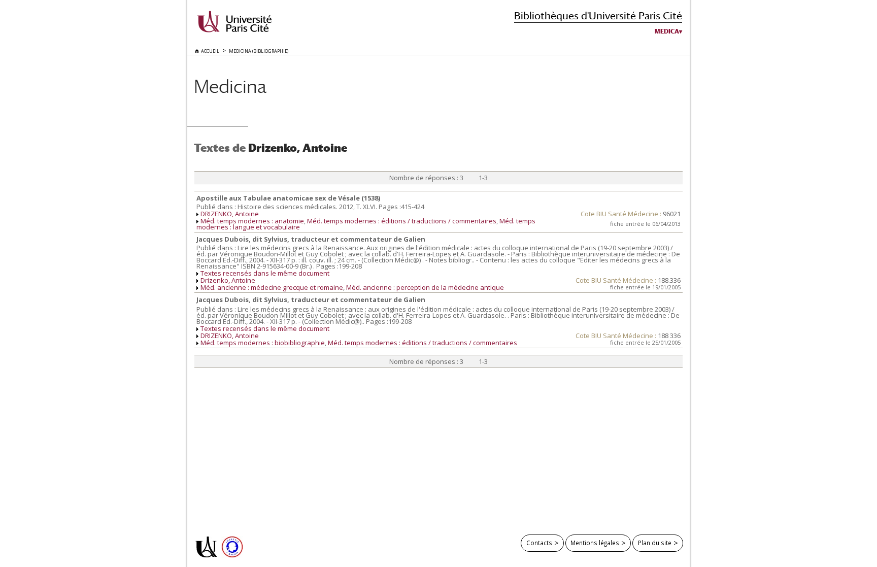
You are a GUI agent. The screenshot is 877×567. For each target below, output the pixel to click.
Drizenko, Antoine (227, 280)
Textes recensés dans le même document (264, 273)
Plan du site (654, 543)
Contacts (539, 543)
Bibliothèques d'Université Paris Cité (598, 15)
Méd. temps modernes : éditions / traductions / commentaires (401, 220)
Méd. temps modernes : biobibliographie (262, 342)
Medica (667, 31)
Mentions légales (594, 543)
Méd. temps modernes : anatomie (252, 220)
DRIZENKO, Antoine (229, 213)
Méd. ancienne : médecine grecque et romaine (271, 287)
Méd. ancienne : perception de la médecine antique (425, 287)
